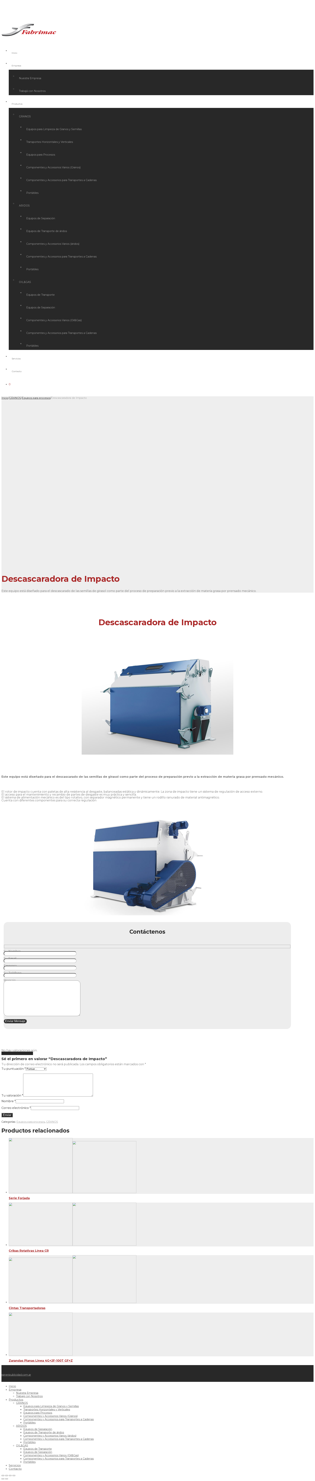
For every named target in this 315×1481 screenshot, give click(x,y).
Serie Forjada (19, 1198)
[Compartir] (6, 1475)
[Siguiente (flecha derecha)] (6, 1478)
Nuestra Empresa (30, 78)
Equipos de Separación (40, 218)
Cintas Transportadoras (27, 1308)
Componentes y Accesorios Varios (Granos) (53, 167)
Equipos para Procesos (40, 154)
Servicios (16, 358)
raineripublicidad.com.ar (16, 1374)
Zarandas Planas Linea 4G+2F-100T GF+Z (41, 1360)
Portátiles (32, 193)
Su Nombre (12, 951)
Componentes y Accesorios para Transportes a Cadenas (61, 180)
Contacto (17, 371)
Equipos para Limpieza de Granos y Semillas (54, 129)
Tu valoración (12, 1095)
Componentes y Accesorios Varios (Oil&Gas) (54, 320)
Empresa (16, 65)
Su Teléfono (13, 973)
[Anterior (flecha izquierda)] (2, 1478)
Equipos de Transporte (40, 294)
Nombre (8, 1101)
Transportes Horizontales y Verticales (49, 142)
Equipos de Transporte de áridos (46, 231)
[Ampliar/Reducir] (13, 1475)
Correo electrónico (16, 1108)
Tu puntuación (13, 1068)
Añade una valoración (17, 1053)
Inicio (14, 52)
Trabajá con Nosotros (32, 91)
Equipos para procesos (36, 398)
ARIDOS (24, 205)
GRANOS (25, 116)
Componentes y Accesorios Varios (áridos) (52, 243)
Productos (17, 103)
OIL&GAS (25, 282)
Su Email (10, 958)
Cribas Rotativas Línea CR (29, 1250)
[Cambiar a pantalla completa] (10, 1475)
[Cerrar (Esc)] (2, 1475)
